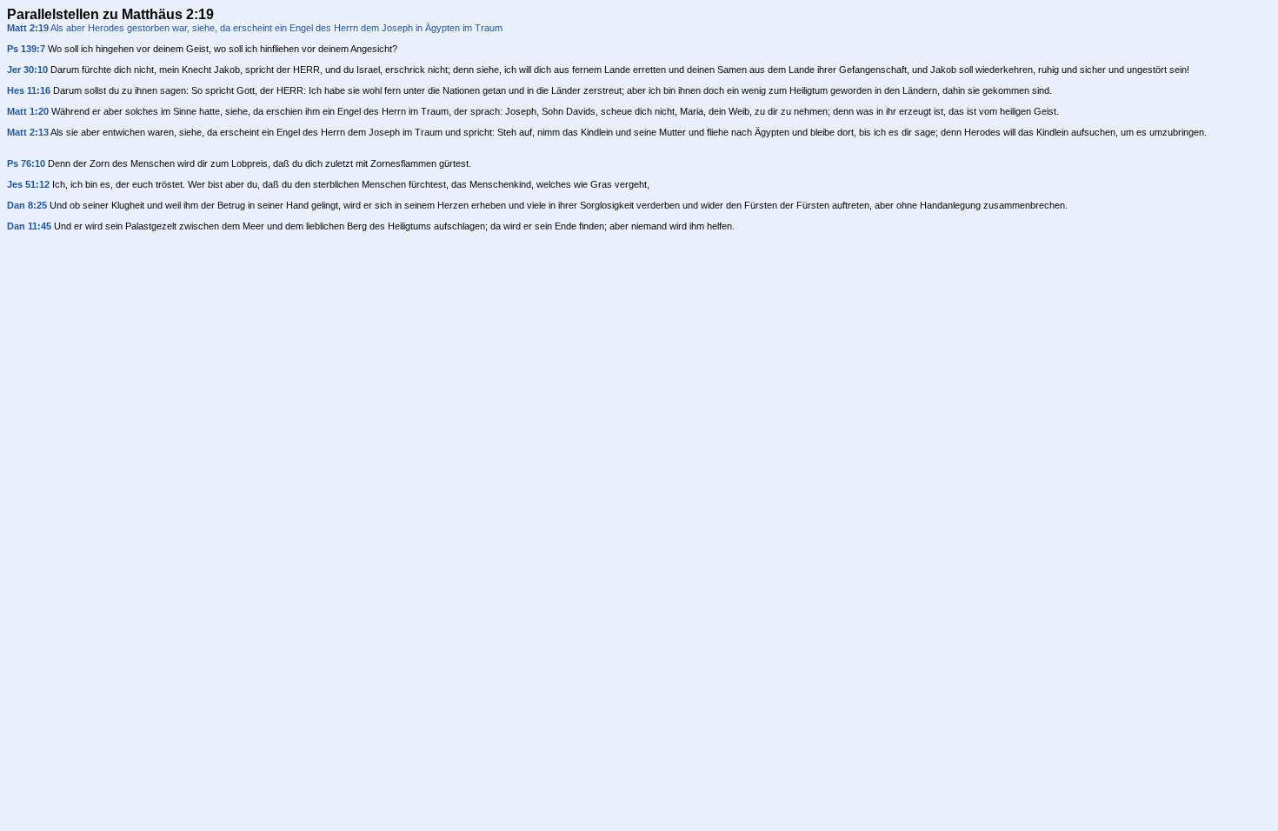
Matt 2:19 (28, 28)
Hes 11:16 (28, 90)
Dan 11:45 (29, 226)
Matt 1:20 (28, 111)
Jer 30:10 (27, 69)
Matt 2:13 (28, 132)
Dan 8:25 (27, 205)
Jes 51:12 (28, 184)
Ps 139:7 (26, 48)
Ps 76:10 (26, 163)
